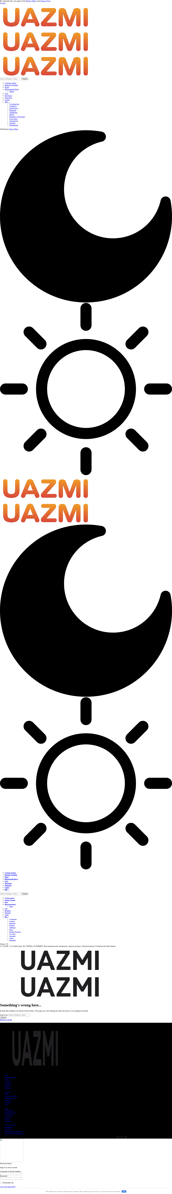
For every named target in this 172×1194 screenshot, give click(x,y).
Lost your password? (7, 1187)
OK (124, 1191)
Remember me (8, 1183)
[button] (2, 3)
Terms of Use (45, 1)
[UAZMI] (45, 52)
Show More (13, 129)
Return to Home (6, 1020)
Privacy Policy (31, 1)
